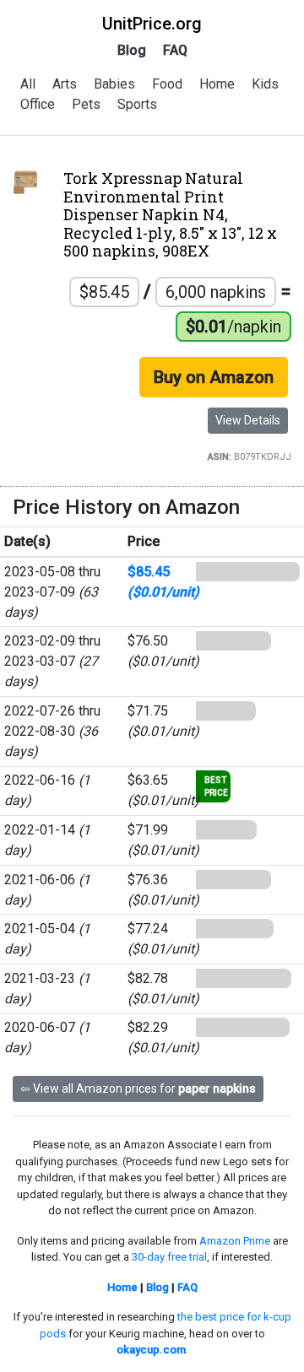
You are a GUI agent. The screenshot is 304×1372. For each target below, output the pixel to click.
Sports (137, 104)
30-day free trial (169, 1256)
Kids (265, 84)
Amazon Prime (234, 1240)
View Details (247, 420)
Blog (131, 50)
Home (217, 84)
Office (37, 104)
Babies (114, 84)
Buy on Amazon (214, 377)
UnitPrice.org (152, 24)
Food (167, 84)
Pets (86, 104)
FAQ (175, 50)
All (27, 84)
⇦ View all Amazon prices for (138, 1088)
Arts (64, 84)
